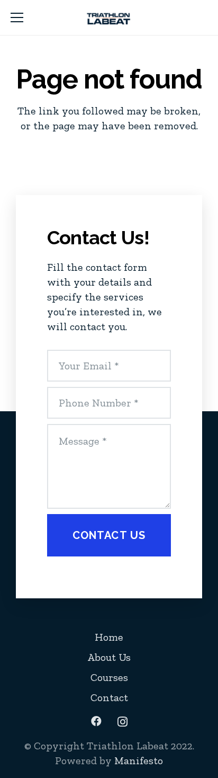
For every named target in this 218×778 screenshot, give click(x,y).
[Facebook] (96, 721)
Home (109, 637)
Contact (109, 697)
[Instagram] (122, 722)
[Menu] (17, 17)
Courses (109, 677)
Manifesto (138, 760)
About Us (109, 657)
